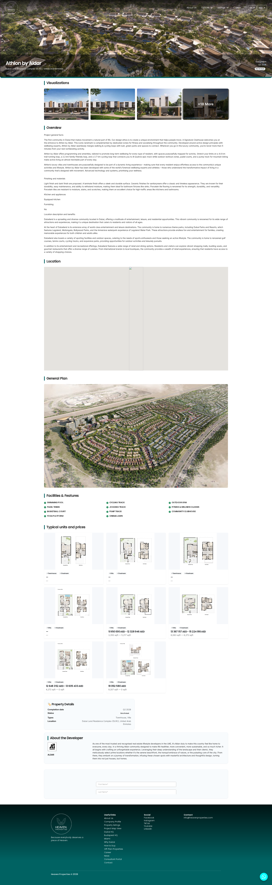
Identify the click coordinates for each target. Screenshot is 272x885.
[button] (245, 8)
